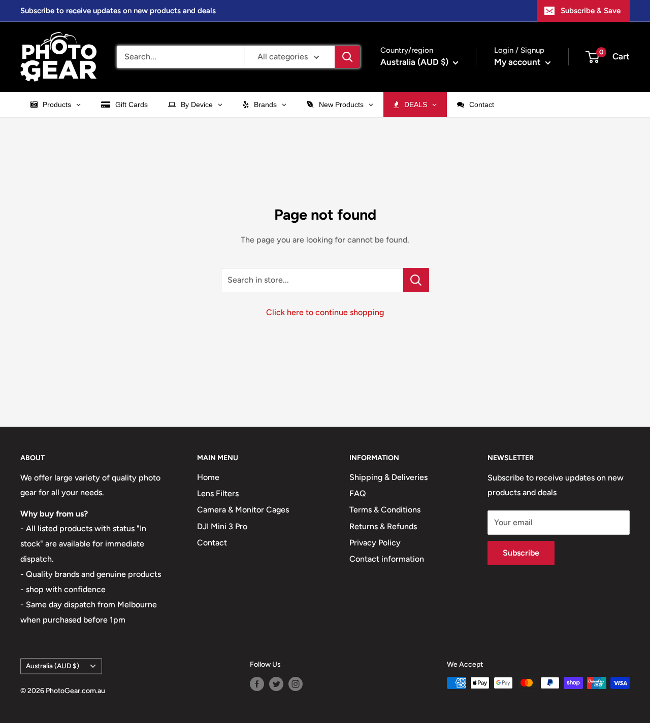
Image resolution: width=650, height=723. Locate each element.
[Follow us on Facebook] (257, 684)
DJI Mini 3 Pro (222, 526)
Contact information (386, 559)
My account (518, 62)
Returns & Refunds (383, 526)
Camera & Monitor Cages (243, 509)
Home (208, 477)
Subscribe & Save (591, 10)
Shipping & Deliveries (388, 477)
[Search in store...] (416, 280)
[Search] (347, 57)
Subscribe (521, 553)
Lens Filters (218, 493)
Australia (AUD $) (52, 666)
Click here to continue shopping (325, 312)
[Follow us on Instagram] (295, 684)
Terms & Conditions (384, 509)
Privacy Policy (375, 542)
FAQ (357, 493)
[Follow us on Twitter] (276, 684)
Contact (212, 542)
